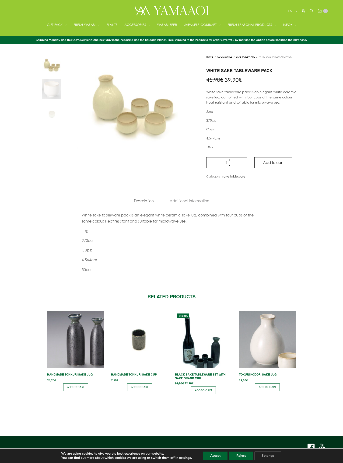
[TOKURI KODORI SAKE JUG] (267, 339)
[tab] (144, 201)
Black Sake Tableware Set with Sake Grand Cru (200, 376)
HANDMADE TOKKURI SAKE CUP (134, 374)
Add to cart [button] (75, 387)
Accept (215, 455)
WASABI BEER (167, 24)
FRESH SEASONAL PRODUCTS (250, 24)
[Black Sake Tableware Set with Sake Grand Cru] (203, 339)
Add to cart (273, 162)
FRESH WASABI (84, 24)
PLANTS (111, 24)
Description (144, 200)
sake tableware (245, 57)
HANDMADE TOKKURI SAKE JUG (70, 374)
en (290, 11)
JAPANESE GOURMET (200, 24)
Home (209, 57)
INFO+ (287, 24)
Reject (241, 455)
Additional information (189, 200)
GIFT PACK (55, 24)
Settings (268, 455)
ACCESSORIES (135, 24)
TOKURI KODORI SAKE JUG (257, 374)
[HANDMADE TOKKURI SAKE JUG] (75, 339)
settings (185, 458)
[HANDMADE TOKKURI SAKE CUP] (139, 339)
